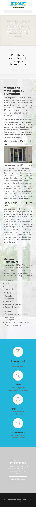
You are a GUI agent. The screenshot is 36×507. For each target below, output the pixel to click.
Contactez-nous (18, 479)
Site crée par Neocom (10, 499)
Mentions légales (21, 499)
